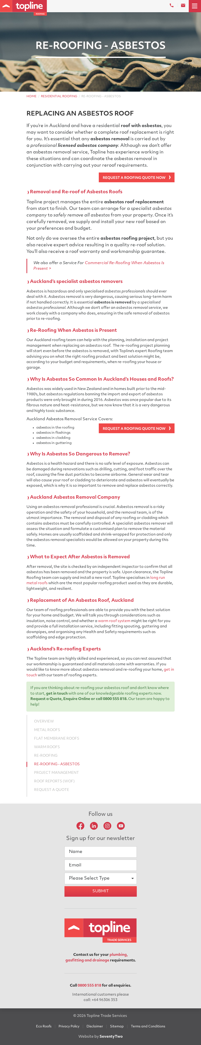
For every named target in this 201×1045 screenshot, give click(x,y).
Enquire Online (76, 699)
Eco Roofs (43, 1026)
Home (31, 96)
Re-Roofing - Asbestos (57, 764)
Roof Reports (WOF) (54, 781)
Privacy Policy (69, 1026)
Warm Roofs (47, 747)
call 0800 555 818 (111, 699)
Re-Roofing (45, 756)
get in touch (57, 694)
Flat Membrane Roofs (56, 739)
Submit (100, 891)
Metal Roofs (47, 730)
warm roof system (114, 621)
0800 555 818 (89, 986)
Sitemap (117, 1026)
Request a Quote (46, 699)
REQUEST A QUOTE (51, 790)
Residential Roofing (59, 96)
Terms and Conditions (148, 1026)
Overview (44, 721)
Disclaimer (95, 1026)
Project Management (56, 773)
